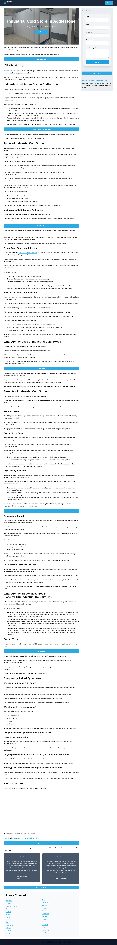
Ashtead (8, 928)
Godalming (45, 913)
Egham (8, 920)
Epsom (8, 933)
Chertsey (13, 838)
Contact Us (41, 511)
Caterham (45, 924)
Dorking (44, 908)
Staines (31, 838)
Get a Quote (40, 32)
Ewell (43, 900)
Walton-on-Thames (23, 838)
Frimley (44, 905)
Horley (44, 927)
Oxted (44, 933)
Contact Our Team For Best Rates (41, 129)
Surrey (8, 914)
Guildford (8, 931)
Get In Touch (97, 73)
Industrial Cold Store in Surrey (28, 252)
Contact (109, 3)
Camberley (45, 902)
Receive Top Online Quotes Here (41, 843)
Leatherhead (9, 925)
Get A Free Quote (41, 887)
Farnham (45, 922)
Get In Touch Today (41, 59)
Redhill (44, 919)
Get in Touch (41, 368)
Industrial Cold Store (10, 71)
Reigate (44, 916)
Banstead (45, 911)
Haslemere (45, 930)
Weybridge (7, 838)
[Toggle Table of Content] (20, 65)
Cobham (37, 838)
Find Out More (41, 226)
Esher (7, 922)
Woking (8, 917)
